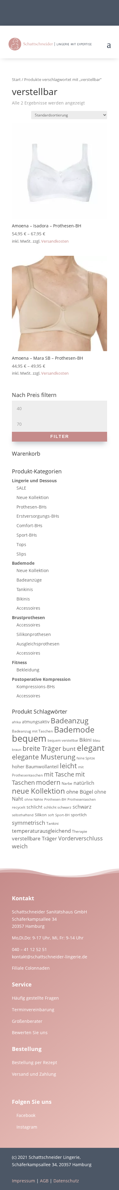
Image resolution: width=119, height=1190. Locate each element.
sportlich (79, 814)
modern (48, 782)
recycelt (18, 807)
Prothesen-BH (55, 799)
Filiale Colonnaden (31, 968)
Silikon (41, 814)
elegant (90, 747)
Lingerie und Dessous (34, 480)
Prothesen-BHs (31, 507)
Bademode (23, 563)
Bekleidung (27, 670)
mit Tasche (59, 774)
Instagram (26, 1127)
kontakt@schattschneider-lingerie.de (49, 957)
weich (20, 846)
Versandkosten (55, 241)
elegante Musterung (43, 756)
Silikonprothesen (33, 634)
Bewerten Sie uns (30, 1032)
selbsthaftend (23, 815)
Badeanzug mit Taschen (32, 731)
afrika (16, 722)
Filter (59, 436)
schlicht (34, 807)
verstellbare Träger (34, 838)
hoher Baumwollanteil (35, 766)
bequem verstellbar (63, 740)
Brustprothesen (28, 617)
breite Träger (42, 748)
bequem (29, 738)
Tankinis (24, 589)
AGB (44, 1181)
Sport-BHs (26, 535)
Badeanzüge (29, 580)
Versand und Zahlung (34, 1074)
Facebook (25, 1115)
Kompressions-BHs (35, 686)
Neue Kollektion (32, 497)
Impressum (23, 1181)
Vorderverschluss (80, 838)
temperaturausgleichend (41, 830)
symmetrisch (28, 822)
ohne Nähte (33, 799)
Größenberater (27, 1021)
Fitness (19, 662)
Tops (21, 544)
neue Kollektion (38, 791)
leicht (68, 765)
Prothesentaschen (81, 799)
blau (96, 740)
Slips (21, 554)
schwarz (82, 806)
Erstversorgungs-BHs (37, 516)
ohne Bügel (79, 791)
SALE (21, 488)
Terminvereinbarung (33, 1009)
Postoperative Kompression (41, 679)
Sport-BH (62, 815)
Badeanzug (69, 720)
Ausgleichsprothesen (38, 644)
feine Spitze (86, 758)
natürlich (84, 783)
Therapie (79, 831)
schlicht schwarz (57, 807)
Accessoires (28, 608)
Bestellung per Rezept (34, 1062)
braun (16, 749)
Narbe (67, 783)
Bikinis (23, 599)
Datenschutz (66, 1181)
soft (51, 815)
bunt (69, 749)
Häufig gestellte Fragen (35, 998)
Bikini (85, 739)
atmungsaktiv (35, 722)
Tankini (52, 823)
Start (16, 79)
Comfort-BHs (29, 525)
